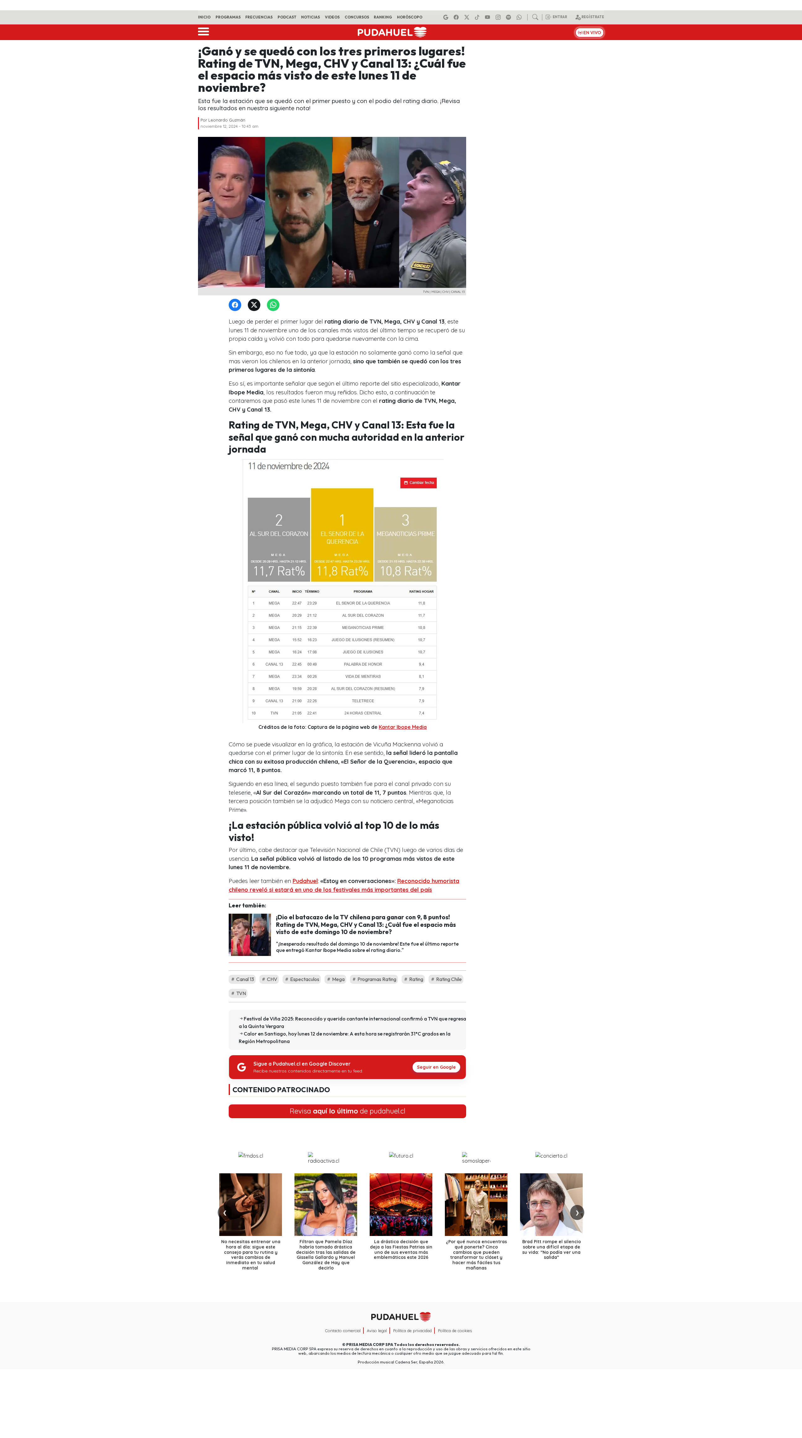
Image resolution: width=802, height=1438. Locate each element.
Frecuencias (259, 17)
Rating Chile (448, 979)
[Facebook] (457, 17)
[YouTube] (488, 17)
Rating (415, 979)
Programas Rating (376, 979)
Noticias (310, 17)
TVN (240, 993)
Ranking (383, 17)
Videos (332, 17)
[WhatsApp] (274, 305)
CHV (271, 979)
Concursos (357, 17)
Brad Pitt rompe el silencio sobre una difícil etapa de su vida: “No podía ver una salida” (551, 1249)
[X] (467, 17)
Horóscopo (409, 17)
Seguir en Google (436, 1067)
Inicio (204, 17)
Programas (228, 17)
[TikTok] (478, 17)
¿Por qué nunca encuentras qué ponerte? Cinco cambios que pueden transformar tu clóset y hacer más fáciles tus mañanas (476, 1255)
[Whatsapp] (520, 17)
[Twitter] (255, 305)
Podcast (287, 17)
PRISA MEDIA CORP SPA (369, 1344)
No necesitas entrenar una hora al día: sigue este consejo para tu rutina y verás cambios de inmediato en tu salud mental (250, 1255)
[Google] (446, 17)
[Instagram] (499, 17)
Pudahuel (305, 881)
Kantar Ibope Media (403, 727)
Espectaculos (304, 979)
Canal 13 (244, 979)
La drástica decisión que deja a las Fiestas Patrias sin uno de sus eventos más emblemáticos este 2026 (401, 1249)
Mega (338, 979)
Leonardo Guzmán (226, 119)
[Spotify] (509, 17)
